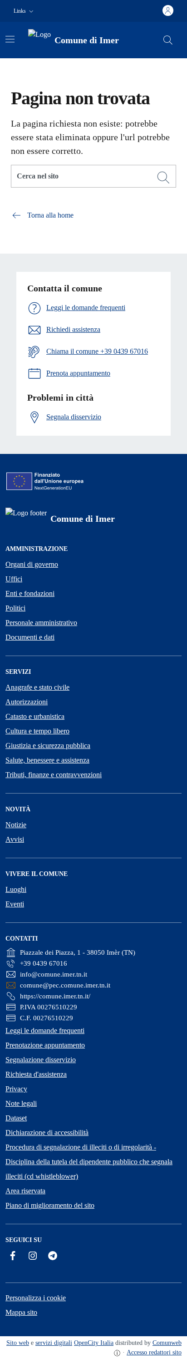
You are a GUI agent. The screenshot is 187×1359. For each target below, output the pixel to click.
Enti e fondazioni (29, 593)
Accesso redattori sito (154, 1352)
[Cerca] (163, 177)
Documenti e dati (29, 637)
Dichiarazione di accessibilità (47, 1132)
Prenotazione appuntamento (45, 1045)
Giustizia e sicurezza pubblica (47, 745)
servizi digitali (53, 1342)
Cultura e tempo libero (37, 731)
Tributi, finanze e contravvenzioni (53, 775)
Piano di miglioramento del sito (49, 1205)
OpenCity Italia (93, 1342)
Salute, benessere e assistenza (47, 760)
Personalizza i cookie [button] (35, 1298)
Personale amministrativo (41, 622)
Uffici (13, 579)
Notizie (15, 825)
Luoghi (15, 889)
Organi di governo (31, 564)
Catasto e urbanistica (34, 716)
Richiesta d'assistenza (36, 1074)
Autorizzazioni (26, 702)
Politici (15, 608)
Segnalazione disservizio (40, 1060)
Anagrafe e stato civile (37, 687)
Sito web (17, 1342)
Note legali (21, 1103)
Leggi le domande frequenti (44, 1030)
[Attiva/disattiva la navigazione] (10, 39)
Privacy (16, 1089)
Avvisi (14, 839)
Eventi (14, 904)
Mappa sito (21, 1312)
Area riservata (25, 1191)
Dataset (16, 1118)
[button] (24, 11)
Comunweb (167, 1342)
